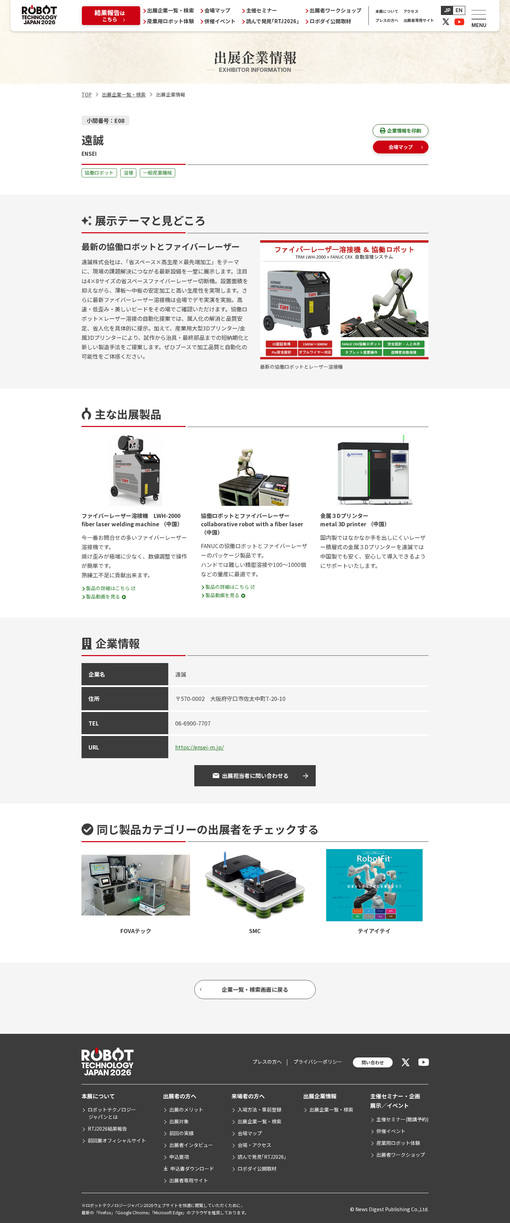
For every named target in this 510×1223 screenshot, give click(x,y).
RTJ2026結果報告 (107, 1128)
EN (459, 10)
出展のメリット (186, 1109)
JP (447, 10)
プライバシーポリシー (318, 1061)
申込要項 (179, 1156)
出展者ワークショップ (335, 10)
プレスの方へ (386, 20)
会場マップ (217, 10)
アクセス (410, 11)
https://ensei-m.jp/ (199, 747)
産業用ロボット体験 (170, 21)
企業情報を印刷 (404, 130)
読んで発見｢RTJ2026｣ (272, 21)
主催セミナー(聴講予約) (402, 1119)
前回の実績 (181, 1133)
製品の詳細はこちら (108, 588)
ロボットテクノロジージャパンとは (112, 1113)
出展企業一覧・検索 (170, 10)
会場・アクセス (254, 1144)
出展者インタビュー (191, 1144)
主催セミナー (261, 10)
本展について (386, 11)
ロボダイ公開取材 (330, 21)
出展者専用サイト (418, 20)
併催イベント (220, 21)
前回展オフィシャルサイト (117, 1140)
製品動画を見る (103, 596)
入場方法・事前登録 (259, 1109)
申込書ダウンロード (192, 1168)
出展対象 (179, 1121)
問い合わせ (373, 1062)
